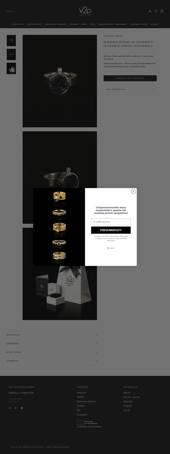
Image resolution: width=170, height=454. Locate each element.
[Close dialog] (133, 191)
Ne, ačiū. (111, 248)
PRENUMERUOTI (111, 230)
